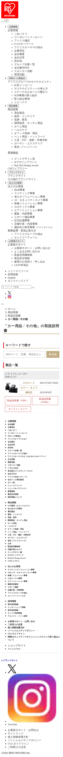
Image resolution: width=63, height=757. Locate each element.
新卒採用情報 (13, 604)
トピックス (20, 102)
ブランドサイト (16, 172)
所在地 (18, 61)
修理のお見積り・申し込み (29, 261)
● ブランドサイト (9, 660)
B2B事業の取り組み (25, 95)
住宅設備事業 (22, 220)
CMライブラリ (14, 561)
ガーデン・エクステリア (28, 143)
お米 (9, 543)
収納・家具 (20, 119)
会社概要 (19, 54)
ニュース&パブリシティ (17, 488)
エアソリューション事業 (28, 210)
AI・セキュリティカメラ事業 (31, 200)
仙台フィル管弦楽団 (16, 480)
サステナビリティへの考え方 (31, 88)
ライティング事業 (24, 193)
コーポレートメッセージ (28, 37)
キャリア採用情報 (15, 613)
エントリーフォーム (25, 237)
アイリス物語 (22, 40)
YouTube (12, 724)
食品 (26, 146)
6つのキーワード (24, 44)
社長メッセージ (23, 85)
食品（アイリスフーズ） (17, 541)
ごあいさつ (20, 33)
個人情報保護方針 (16, 627)
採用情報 (13, 274)
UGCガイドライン (16, 633)
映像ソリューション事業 (28, 203)
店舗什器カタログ (15, 549)
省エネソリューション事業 (29, 196)
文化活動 (11, 459)
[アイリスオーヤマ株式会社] (9, 17)
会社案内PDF (21, 67)
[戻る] (2, 21)
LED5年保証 (21, 265)
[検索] (33, 287)
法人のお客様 (15, 183)
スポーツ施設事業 (24, 217)
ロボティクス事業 (24, 206)
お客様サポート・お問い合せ (21, 621)
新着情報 (11, 491)
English (12, 277)
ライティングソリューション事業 (21, 569)
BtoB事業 (19, 189)
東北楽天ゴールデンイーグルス (20, 471)
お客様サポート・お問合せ (23, 730)
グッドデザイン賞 (24, 158)
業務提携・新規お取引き (22, 230)
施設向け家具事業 (34, 227)
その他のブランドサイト (22, 179)
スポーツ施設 (13, 587)
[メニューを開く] (2, 304)
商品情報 (13, 106)
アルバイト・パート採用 (17, 616)
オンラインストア (18, 280)
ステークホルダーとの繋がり (31, 92)
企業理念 (19, 50)
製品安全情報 (22, 258)
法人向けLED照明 (15, 509)
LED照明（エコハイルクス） (19, 506)
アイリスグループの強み (28, 234)
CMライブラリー (17, 168)
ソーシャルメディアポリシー (21, 630)
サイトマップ (15, 733)
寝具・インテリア (24, 116)
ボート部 (11, 482)
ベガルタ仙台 (13, 468)
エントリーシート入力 (17, 596)
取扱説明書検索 (23, 254)
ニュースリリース (18, 271)
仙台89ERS (12, 474)
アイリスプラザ (14, 649)
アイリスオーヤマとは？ (17, 439)
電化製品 (19, 112)
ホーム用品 (20, 126)
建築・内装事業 (23, 213)
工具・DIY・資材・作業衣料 (30, 140)
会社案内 (11, 442)
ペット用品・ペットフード (29, 136)
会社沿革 (19, 57)
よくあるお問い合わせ (27, 251)
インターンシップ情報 (17, 607)
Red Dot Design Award (26, 165)
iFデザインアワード (25, 162)
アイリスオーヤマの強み (28, 47)
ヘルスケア (20, 129)
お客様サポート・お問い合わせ (32, 248)
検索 (54, 354)
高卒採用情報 (13, 610)
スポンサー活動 (23, 71)
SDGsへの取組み (17, 78)
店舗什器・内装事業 (25, 223)
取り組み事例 (22, 98)
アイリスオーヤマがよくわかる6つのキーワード (27, 456)
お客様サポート (16, 241)
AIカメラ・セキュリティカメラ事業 (22, 572)
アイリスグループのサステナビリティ (30, 81)
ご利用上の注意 (15, 624)
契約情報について (15, 497)
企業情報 (13, 27)
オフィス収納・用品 (25, 133)
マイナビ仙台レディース (17, 477)
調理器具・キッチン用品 (28, 123)
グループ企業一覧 (24, 64)
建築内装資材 (13, 584)
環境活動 (19, 74)
